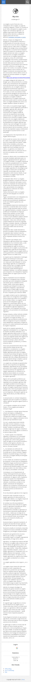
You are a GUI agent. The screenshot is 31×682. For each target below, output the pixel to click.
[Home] (15, 13)
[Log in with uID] (14, 648)
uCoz (23, 679)
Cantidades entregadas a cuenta (17, 37)
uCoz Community (9, 670)
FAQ (6, 672)
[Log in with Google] (17, 648)
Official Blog (8, 669)
